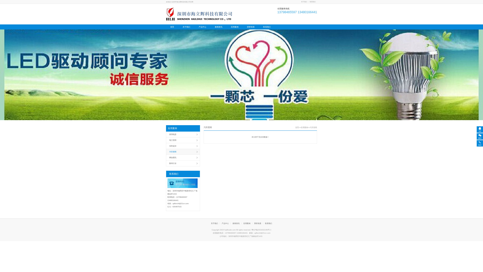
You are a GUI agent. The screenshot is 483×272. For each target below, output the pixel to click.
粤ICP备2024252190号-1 (261, 230)
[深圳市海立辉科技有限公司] (199, 14)
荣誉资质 (251, 27)
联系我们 (313, 2)
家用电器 (172, 134)
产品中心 (202, 27)
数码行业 (172, 163)
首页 (172, 27)
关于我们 (304, 2)
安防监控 (172, 146)
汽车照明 (172, 152)
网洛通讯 (172, 158)
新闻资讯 (218, 27)
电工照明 (172, 140)
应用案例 (234, 27)
